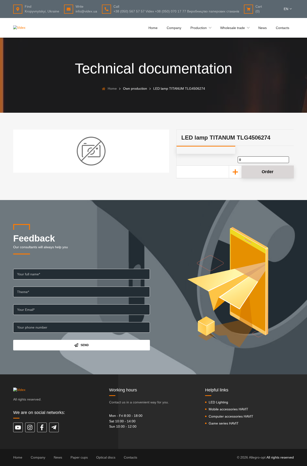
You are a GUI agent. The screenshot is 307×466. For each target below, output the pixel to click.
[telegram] (54, 427)
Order (267, 171)
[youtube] (18, 427)
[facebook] (42, 427)
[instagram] (30, 427)
